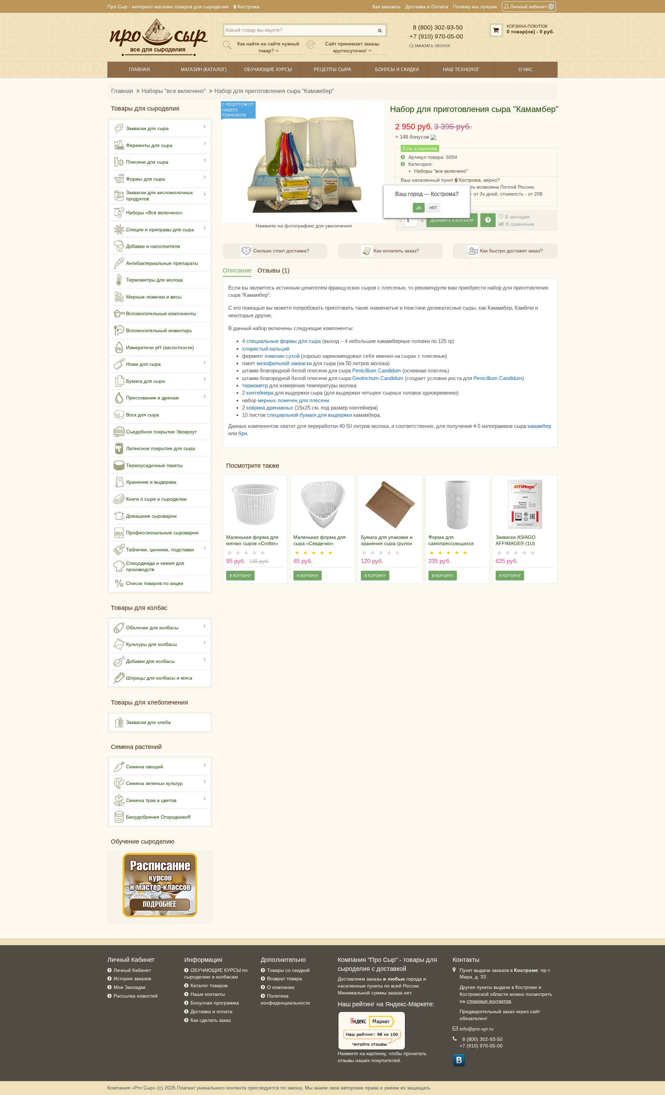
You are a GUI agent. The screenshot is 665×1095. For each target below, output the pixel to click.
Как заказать (386, 6)
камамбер (539, 426)
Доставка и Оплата (426, 6)
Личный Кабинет (132, 970)
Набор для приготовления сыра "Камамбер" (274, 91)
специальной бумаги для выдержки (309, 415)
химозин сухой (282, 356)
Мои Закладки (129, 987)
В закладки (517, 216)
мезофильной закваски (284, 363)
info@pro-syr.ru (477, 1029)
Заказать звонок (431, 46)
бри (242, 433)
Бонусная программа (214, 1003)
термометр (255, 385)
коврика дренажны (268, 408)
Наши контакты (207, 994)
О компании (280, 987)
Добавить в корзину (452, 220)
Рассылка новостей (136, 996)
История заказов (132, 978)
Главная (122, 91)
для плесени (313, 400)
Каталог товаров (209, 985)
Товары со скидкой (288, 970)
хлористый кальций (265, 349)
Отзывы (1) (273, 270)
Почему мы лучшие (475, 6)
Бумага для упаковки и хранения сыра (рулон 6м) (387, 543)
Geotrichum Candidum (378, 378)
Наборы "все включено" (174, 91)
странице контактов (489, 1001)
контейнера (259, 393)
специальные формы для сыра (283, 341)
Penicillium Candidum (376, 370)
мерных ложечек (278, 400)
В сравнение (520, 224)
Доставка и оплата (211, 1011)
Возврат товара (284, 978)
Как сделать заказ (210, 1020)
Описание (237, 270)
